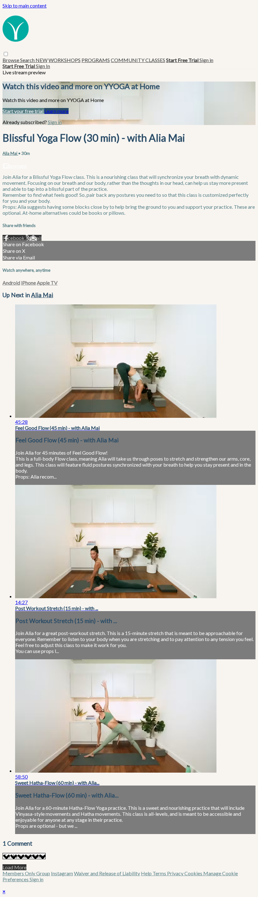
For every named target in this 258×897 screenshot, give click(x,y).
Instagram (62, 873)
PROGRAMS (95, 60)
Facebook (14, 238)
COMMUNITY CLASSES (138, 60)
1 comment (15, 166)
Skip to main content (25, 6)
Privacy (175, 873)
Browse (11, 60)
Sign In (43, 66)
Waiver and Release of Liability (107, 873)
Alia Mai (10, 153)
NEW (42, 60)
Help (147, 873)
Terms (160, 873)
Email (36, 238)
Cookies (193, 873)
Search (28, 60)
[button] (6, 54)
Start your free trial (23, 111)
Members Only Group (26, 873)
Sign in (206, 60)
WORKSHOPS (64, 60)
